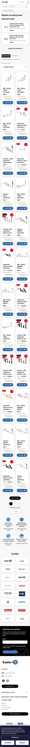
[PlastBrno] (8, 618)
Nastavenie (15, 737)
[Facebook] (3, 680)
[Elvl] (22, 610)
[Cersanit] (22, 560)
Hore (16, 511)
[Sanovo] (8, 560)
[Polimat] (8, 585)
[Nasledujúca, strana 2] (15, 503)
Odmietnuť (8, 742)
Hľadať (26, 6)
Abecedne (17, 59)
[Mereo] (8, 593)
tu (15, 733)
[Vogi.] (22, 593)
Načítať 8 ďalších (15, 498)
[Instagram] (7, 680)
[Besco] (8, 569)
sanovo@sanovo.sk (10, 673)
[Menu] (28, 2)
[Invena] (22, 618)
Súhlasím (22, 742)
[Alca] (22, 585)
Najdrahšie (15, 55)
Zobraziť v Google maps (15, 713)
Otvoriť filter (8, 67)
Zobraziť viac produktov (15, 48)
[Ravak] (8, 610)
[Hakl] (22, 602)
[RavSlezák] (8, 577)
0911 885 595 (8, 676)
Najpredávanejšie (7, 59)
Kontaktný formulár (10, 686)
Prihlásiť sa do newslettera (10, 651)
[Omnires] (22, 569)
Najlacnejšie (6, 55)
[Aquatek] (22, 577)
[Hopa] (8, 602)
